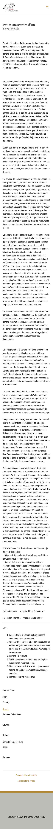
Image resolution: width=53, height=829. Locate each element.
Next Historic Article (26, 781)
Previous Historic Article (26, 775)
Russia (6, 709)
